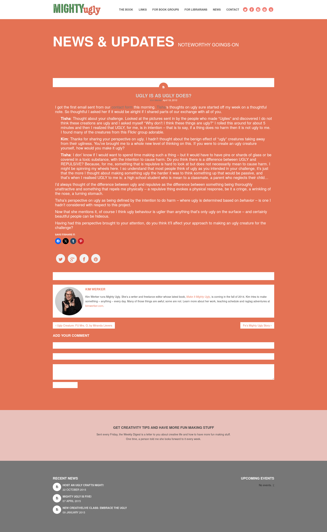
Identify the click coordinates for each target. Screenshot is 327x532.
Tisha (161, 107)
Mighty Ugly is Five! (77, 496)
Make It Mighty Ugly (198, 296)
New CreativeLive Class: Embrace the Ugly (95, 508)
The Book (126, 9)
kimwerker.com (94, 306)
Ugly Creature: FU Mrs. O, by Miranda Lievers (84, 325)
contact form (122, 107)
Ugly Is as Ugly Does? (164, 95)
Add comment (65, 385)
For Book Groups (165, 9)
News (217, 9)
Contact (232, 9)
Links (143, 9)
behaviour (83, 276)
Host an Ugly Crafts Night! (83, 485)
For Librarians (196, 9)
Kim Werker (156, 100)
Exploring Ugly (65, 276)
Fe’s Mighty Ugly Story (257, 325)
